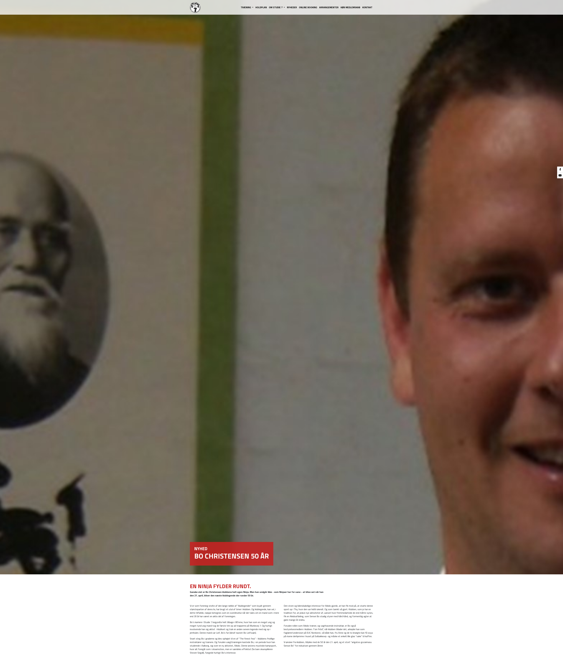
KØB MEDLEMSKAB (350, 7)
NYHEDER (292, 7)
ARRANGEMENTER (329, 7)
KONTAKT (367, 7)
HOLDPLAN (261, 7)
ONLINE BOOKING (308, 7)
